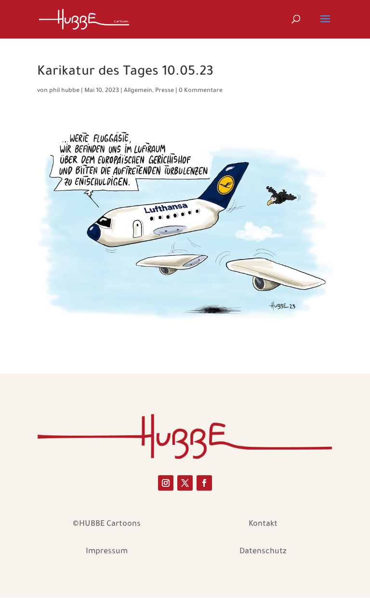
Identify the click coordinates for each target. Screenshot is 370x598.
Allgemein (138, 91)
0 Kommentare (201, 91)
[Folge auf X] (185, 483)
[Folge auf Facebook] (204, 483)
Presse (164, 91)
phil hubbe (64, 91)
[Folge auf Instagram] (165, 483)
